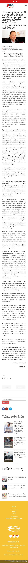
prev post (7, 387)
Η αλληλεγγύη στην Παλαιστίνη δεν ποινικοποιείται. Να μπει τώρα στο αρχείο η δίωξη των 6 (20, 441)
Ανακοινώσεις (6, 48)
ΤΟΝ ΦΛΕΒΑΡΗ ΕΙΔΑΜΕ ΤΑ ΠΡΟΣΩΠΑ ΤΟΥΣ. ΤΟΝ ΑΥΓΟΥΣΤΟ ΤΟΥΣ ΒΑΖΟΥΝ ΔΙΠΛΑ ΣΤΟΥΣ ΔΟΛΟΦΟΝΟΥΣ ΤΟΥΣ (19, 427)
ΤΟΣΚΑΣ (3, 51)
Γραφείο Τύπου (13, 48)
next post (20, 387)
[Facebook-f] (10, 536)
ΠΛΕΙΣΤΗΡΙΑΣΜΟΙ (19, 49)
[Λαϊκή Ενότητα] (10, 5)
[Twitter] (13, 1)
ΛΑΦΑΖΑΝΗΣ (12, 49)
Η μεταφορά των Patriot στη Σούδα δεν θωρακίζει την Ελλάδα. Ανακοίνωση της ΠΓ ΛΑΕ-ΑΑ (20, 454)
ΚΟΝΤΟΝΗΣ (6, 49)
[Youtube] (16, 1)
